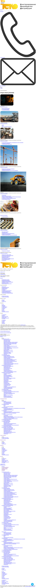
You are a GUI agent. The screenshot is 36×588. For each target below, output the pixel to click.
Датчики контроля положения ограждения (10, 361)
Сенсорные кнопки (7, 383)
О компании (4, 320)
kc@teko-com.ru (2, 276)
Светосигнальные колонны (8, 368)
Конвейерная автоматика (6, 280)
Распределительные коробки (8, 397)
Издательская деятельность (6, 256)
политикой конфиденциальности (30, 586)
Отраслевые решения (3, 398)
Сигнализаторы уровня (7, 384)
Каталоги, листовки (5, 316)
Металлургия (4, 286)
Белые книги (4, 301)
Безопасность (4, 260)
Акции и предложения (5, 296)
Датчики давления (6, 345)
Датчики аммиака (6, 349)
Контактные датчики (5, 282)
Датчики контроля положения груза (9, 360)
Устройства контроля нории (8, 387)
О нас (3, 304)
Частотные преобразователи (8, 388)
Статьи (3, 300)
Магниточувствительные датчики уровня (10, 343)
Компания (1, 445)
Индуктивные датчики (7, 339)
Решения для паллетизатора (6, 169)
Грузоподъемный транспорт (6, 199)
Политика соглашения (5, 311)
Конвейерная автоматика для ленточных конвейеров (10, 170)
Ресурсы (1, 456)
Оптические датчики (7, 341)
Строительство (4, 410)
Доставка (3, 308)
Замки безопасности (7, 367)
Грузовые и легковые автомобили (7, 197)
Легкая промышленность (6, 259)
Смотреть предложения (3, 106)
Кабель (5, 394)
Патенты (3, 315)
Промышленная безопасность (6, 281)
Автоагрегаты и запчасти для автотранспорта (9, 198)
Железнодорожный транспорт (8, 416)
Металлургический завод (6, 108)
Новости (3, 322)
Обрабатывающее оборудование (7, 144)
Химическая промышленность (6, 292)
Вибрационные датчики (7, 353)
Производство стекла (7, 430)
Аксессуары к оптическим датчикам (9, 393)
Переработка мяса (4, 232)
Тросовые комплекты (7, 355)
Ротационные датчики (7, 352)
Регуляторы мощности (7, 373)
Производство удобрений (8, 426)
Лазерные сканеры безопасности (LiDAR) (10, 371)
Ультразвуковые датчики (7, 344)
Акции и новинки (3, 435)
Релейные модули (6, 382)
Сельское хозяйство (5, 216)
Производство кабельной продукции (7, 255)
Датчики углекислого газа (8, 348)
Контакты (3, 305)
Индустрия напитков (5, 231)
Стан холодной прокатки (7, 403)
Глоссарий (3, 318)
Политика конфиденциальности (5, 331)
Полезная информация (5, 461)
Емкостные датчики (7, 340)
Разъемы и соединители (7, 396)
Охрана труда (4, 307)
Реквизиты (3, 449)
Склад (3, 453)
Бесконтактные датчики (5, 279)
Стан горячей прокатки (5, 109)
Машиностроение (4, 288)
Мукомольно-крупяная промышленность (8, 233)
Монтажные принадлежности (8, 395)
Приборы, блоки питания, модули (9, 356)
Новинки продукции (5, 437)
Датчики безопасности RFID (8, 370)
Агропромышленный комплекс (7, 290)
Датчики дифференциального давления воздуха (11, 347)
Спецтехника (4, 195)
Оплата (3, 309)
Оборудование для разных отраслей (7, 427)
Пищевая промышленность (6, 291)
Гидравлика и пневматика (6, 143)
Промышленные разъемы (7, 392)
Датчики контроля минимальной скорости (10, 359)
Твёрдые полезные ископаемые (6, 126)
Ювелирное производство (8, 431)
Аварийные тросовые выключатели (9, 357)
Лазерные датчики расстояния (8, 351)
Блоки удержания (6, 377)
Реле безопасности (6, 369)
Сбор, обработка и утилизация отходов (8, 258)
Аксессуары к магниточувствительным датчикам (11, 391)
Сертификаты (4, 314)
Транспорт (3, 289)
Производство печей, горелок (6, 254)
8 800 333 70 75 (2, 464)
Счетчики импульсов (7, 385)
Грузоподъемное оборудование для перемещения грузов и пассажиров (12, 142)
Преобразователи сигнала (8, 381)
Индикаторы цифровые (7, 375)
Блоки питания (6, 379)
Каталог (1, 9)
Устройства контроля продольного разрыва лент (11, 363)
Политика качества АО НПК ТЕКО (5, 332)
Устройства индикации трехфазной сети (10, 386)
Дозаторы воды (6, 380)
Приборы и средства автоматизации (7, 372)
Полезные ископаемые (5, 287)
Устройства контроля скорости (8, 364)
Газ (2, 125)
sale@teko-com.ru (2, 274)
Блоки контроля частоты (7, 378)
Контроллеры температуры (8, 374)
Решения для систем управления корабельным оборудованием (11, 196)
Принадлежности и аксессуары (6, 283)
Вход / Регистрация (3, 335)
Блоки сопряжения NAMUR (8, 376)
